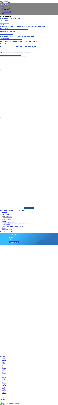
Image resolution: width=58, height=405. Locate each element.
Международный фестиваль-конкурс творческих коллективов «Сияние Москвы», (23, 26)
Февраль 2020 (4, 390)
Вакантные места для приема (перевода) (7, 220)
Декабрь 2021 (4, 378)
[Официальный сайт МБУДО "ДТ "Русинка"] (6, 1)
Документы (3, 213)
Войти (3, 397)
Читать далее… (14, 29)
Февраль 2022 (4, 377)
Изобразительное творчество (7, 12)
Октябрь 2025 (4, 360)
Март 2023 (3, 372)
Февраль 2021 (4, 383)
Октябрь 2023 (4, 369)
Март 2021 (3, 382)
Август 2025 (3, 361)
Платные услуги (4, 228)
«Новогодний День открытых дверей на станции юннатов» (17, 36)
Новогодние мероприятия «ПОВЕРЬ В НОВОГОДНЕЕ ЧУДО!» (18, 46)
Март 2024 (3, 367)
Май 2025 (3, 362)
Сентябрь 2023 (4, 370)
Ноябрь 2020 (3, 384)
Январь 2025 (3, 363)
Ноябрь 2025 (3, 359)
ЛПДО (3, 14)
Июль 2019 (3, 394)
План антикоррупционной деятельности (8, 222)
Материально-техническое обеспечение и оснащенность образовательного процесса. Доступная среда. (16, 218)
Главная (3, 3)
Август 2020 (3, 386)
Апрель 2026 (3, 358)
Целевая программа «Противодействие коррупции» (10, 225)
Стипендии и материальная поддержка (7, 219)
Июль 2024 (3, 365)
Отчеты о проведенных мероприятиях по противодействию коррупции (13, 226)
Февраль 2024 (4, 368)
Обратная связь (4, 6)
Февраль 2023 (4, 373)
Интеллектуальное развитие (7, 11)
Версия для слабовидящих (29, 207)
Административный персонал (7, 217)
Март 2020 (3, 389)
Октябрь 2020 (4, 385)
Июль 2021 (3, 380)
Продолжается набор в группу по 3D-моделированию (15, 52)
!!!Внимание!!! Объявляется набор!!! (10, 18)
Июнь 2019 (3, 395)
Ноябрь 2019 (3, 392)
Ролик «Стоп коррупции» (6, 224)
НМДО (3, 13)
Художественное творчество (7, 10)
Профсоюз (3, 227)
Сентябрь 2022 (4, 374)
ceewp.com (18, 403)
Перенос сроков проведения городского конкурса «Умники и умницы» (20, 41)
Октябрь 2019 (4, 393)
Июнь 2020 (3, 387)
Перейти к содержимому (3, 0)
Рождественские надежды (7, 31)
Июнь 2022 (3, 375)
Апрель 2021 (3, 381)
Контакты (3, 7)
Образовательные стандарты (6, 215)
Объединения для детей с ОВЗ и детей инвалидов (8, 8)
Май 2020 (3, 388)
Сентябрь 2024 (4, 364)
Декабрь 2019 (4, 391)
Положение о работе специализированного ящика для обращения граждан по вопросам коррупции (16, 223)
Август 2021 (3, 379)
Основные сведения (4, 212)
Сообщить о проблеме (14, 242)
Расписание (3, 4)
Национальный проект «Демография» (7, 229)
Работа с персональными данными (6, 214)
